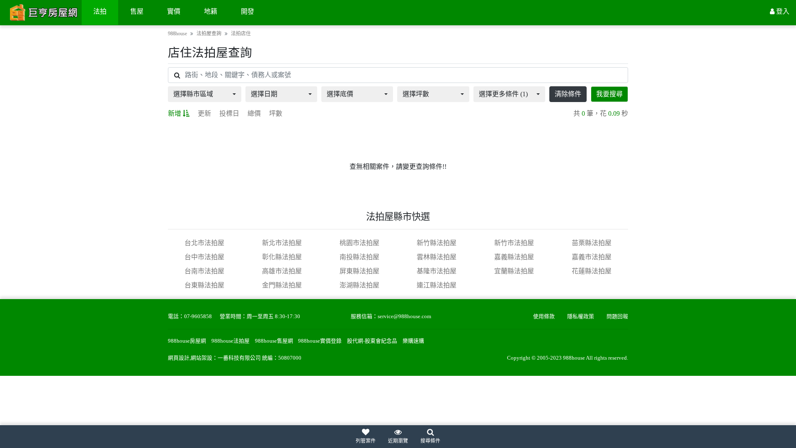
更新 (204, 113)
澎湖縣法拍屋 (359, 285)
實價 (173, 11)
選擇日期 (264, 93)
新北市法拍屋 (282, 242)
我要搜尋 (609, 93)
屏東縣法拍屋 (359, 271)
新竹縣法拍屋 (436, 242)
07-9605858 (198, 316)
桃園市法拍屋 (359, 242)
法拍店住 (241, 34)
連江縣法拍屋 (436, 285)
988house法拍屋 (230, 341)
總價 (254, 113)
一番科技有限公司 (239, 358)
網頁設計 (178, 358)
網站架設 (201, 358)
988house (177, 34)
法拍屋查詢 (209, 34)
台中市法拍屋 (204, 257)
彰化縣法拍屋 (282, 257)
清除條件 (568, 93)
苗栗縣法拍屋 (592, 242)
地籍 (210, 11)
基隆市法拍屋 (436, 271)
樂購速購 (413, 341)
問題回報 (617, 316)
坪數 (275, 113)
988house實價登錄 (320, 341)
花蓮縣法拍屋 (592, 271)
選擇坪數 (416, 93)
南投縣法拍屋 (359, 257)
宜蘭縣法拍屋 (514, 271)
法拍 (100, 11)
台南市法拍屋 (204, 271)
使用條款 (544, 316)
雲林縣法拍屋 (436, 257)
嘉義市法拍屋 (592, 257)
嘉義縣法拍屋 (514, 257)
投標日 (229, 113)
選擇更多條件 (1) (503, 93)
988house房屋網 (187, 341)
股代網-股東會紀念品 (372, 341)
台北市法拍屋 (204, 242)
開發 (247, 11)
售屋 (136, 11)
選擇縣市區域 (193, 93)
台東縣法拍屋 (204, 285)
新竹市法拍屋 (514, 242)
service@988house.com (404, 316)
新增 (174, 113)
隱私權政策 (580, 316)
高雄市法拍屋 (282, 271)
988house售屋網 (274, 341)
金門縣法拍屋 (282, 285)
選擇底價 (340, 93)
